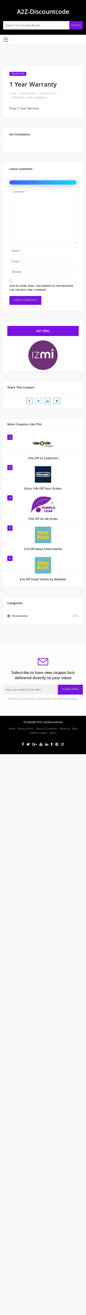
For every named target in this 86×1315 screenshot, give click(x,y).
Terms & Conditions (46, 728)
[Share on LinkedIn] (47, 401)
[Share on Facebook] (29, 401)
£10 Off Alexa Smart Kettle (43, 549)
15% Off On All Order (43, 519)
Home (12, 93)
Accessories (28, 93)
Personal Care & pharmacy (30, 97)
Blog (74, 728)
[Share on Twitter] (38, 401)
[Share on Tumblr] (57, 401)
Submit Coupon (38, 732)
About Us (65, 728)
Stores (53, 732)
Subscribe (70, 689)
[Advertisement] (43, 797)
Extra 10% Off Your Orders (43, 488)
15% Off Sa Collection (43, 458)
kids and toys (48, 93)
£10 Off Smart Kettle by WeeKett (43, 579)
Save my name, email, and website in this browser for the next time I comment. (41, 288)
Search (76, 25)
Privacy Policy (25, 728)
